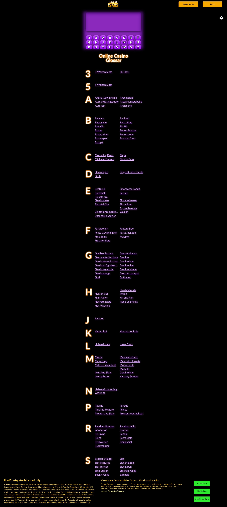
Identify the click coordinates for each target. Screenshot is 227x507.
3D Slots (125, 72)
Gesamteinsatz (128, 253)
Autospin (100, 106)
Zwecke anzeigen (202, 499)
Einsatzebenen (128, 200)
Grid (97, 277)
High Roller (101, 297)
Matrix (98, 357)
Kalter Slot (101, 331)
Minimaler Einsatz (130, 361)
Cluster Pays (127, 159)
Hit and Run (126, 297)
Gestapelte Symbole (106, 257)
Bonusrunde (127, 134)
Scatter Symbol (103, 459)
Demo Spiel (101, 172)
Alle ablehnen (202, 491)
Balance (99, 118)
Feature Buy (127, 228)
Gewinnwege (102, 273)
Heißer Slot (101, 293)
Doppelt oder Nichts (131, 172)
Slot (122, 459)
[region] (113, 491)
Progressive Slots (105, 413)
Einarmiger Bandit (130, 189)
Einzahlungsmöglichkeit (108, 212)
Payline (99, 405)
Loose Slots (126, 344)
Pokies (123, 409)
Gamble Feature (104, 253)
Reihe (98, 438)
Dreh (98, 176)
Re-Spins (100, 434)
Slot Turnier (101, 466)
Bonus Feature (128, 130)
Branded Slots (128, 138)
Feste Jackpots (128, 232)
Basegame (101, 122)
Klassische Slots (129, 331)
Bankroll (124, 118)
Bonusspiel (101, 138)
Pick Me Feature (104, 409)
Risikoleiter (101, 442)
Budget (99, 142)
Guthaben (125, 277)
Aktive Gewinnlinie (106, 97)
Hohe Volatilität (129, 301)
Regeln (124, 434)
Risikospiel (126, 442)
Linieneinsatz (102, 344)
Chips (123, 155)
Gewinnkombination (106, 261)
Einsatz (124, 193)
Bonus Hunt (102, 134)
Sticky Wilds (102, 474)
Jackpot (99, 318)
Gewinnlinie (127, 261)
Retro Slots (126, 438)
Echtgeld (100, 189)
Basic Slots (126, 122)
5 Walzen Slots (103, 85)
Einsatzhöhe (102, 204)
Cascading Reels (104, 155)
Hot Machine (102, 305)
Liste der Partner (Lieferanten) (112, 491)
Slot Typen (126, 466)
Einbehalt (100, 193)
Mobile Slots (127, 365)
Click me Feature (104, 159)
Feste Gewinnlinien (106, 232)
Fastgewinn (101, 228)
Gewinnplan (127, 265)
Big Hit (124, 126)
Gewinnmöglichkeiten (107, 265)
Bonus (98, 130)
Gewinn (124, 257)
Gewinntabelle (128, 269)
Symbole (124, 474)
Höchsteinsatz (103, 301)
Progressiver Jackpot (131, 413)
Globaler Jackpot (129, 273)
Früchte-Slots (102, 240)
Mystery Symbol (129, 376)
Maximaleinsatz (129, 357)
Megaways (101, 361)
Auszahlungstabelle (131, 101)
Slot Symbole (127, 463)
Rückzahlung (102, 446)
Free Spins (101, 236)
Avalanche (126, 106)
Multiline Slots (103, 372)
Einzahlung (126, 204)
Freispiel (124, 236)
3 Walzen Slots (103, 72)
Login (212, 4)
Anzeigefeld (126, 97)
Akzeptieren (202, 483)
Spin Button (101, 471)
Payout (124, 405)
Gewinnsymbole (104, 269)
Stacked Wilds (128, 471)
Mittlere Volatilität (105, 365)
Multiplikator (102, 376)
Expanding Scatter (105, 216)
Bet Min (99, 126)
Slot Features (102, 463)
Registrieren (188, 4)
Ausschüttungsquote (107, 101)
